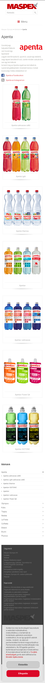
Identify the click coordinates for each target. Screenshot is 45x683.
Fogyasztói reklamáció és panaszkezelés (17, 590)
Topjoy (4, 512)
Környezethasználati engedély (13, 569)
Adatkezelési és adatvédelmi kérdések (16, 592)
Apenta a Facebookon (14, 75)
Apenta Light (21, 176)
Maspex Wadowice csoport (12, 560)
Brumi (3, 532)
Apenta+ (22, 286)
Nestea (4, 516)
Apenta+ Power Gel (22, 395)
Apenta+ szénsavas (22, 340)
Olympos (5, 504)
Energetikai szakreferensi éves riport (15, 572)
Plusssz (4, 536)
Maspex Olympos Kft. (11, 553)
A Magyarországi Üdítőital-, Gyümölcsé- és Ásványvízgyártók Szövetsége (18, 563)
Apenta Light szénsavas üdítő (14, 480)
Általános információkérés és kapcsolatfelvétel (18, 587)
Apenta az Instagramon (15, 80)
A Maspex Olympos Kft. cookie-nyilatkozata (18, 574)
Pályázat (6, 577)
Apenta (4, 472)
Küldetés (7, 555)
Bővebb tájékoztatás (14, 657)
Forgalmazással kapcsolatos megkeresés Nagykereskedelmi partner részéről (17, 595)
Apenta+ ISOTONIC (22, 449)
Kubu (3, 508)
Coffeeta (4, 524)
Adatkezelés (8, 567)
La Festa (4, 520)
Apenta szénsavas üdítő (21, 125)
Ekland (4, 528)
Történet (6, 558)
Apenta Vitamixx (22, 231)
